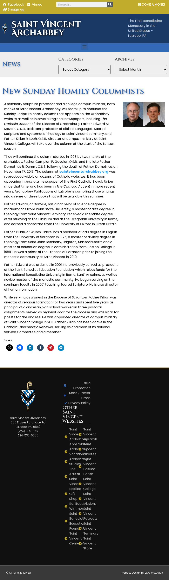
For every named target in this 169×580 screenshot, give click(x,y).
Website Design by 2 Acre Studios (142, 572)
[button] (84, 46)
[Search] (110, 4)
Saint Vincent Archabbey (46, 28)
